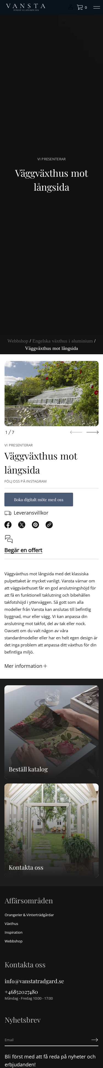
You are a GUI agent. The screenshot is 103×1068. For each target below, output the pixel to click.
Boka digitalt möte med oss (38, 499)
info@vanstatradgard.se (34, 981)
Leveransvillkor (31, 512)
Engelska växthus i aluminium (62, 341)
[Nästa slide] (93, 432)
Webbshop (17, 341)
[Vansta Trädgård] (25, 7)
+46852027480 (21, 991)
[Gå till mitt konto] (70, 8)
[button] (82, 7)
